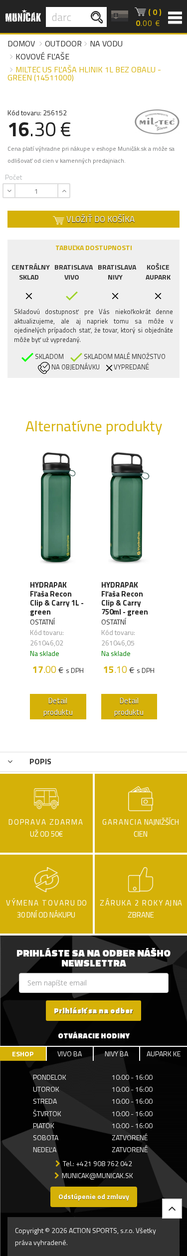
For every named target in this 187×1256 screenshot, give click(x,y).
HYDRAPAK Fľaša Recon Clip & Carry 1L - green (57, 599)
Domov (21, 43)
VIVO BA (69, 1053)
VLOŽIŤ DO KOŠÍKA (99, 219)
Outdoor (63, 43)
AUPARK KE (164, 1053)
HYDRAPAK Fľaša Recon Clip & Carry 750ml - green (124, 599)
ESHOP (22, 1053)
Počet (13, 177)
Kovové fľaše (42, 56)
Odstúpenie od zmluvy (93, 1196)
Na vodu (106, 43)
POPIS (39, 761)
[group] (58, 588)
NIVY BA (116, 1053)
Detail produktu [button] (58, 706)
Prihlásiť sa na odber (93, 1010)
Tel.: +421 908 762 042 (97, 1163)
